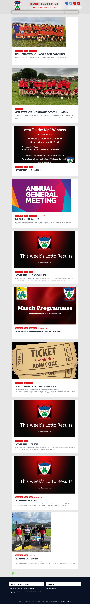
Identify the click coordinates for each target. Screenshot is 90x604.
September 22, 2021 (38, 383)
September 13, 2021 (33, 441)
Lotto (26, 167)
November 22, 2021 (38, 272)
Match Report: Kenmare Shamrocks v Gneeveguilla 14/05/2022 (42, 112)
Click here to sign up (51, 588)
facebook (12, 588)
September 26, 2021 (42, 328)
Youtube (25, 588)
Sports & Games (28, 383)
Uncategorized (33, 51)
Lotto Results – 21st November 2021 (31, 275)
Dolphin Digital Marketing (65, 601)
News (26, 51)
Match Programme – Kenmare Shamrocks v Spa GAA (37, 332)
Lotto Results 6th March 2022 (28, 170)
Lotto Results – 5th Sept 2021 (28, 501)
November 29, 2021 (42, 215)
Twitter (18, 588)
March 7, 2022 (37, 167)
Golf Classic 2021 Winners (26, 559)
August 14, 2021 (32, 555)
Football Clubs (19, 51)
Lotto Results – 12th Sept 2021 (29, 444)
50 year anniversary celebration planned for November (40, 54)
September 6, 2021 (38, 497)
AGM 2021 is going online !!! (27, 219)
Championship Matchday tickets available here (36, 386)
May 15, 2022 (27, 109)
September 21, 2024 (42, 51)
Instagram (31, 588)
